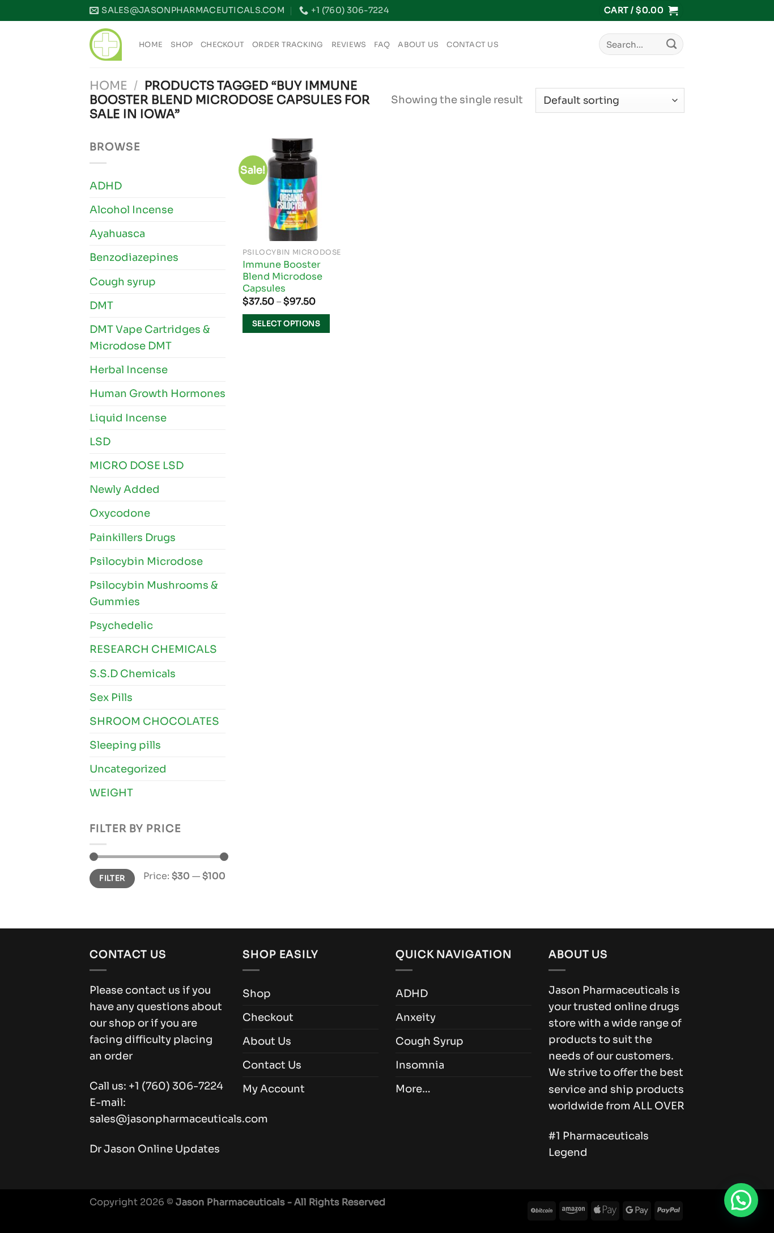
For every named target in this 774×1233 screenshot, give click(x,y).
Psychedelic (121, 625)
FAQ (382, 44)
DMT (101, 305)
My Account (274, 1088)
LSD (100, 441)
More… (413, 1088)
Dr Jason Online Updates (155, 1148)
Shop (182, 44)
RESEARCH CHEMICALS (153, 649)
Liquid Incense (128, 417)
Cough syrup (123, 281)
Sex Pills (111, 697)
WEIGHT (111, 792)
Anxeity (415, 1017)
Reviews (349, 44)
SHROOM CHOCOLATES (154, 721)
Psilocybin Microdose (146, 561)
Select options (286, 323)
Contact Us (472, 44)
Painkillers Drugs (133, 537)
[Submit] (671, 44)
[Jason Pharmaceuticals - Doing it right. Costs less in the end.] (106, 44)
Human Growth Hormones (158, 393)
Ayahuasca (117, 233)
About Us (418, 44)
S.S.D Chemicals (133, 673)
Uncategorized (128, 768)
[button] (741, 1200)
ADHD (106, 185)
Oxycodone (120, 513)
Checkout (222, 44)
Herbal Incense (129, 369)
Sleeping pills (125, 744)
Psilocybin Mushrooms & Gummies (154, 593)
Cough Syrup (429, 1041)
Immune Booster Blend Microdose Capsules (282, 277)
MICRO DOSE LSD (137, 465)
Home (151, 44)
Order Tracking (288, 44)
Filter (112, 878)
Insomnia (419, 1064)
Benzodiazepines (134, 257)
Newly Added (125, 489)
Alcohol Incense (131, 209)
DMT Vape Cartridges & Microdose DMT (150, 337)
